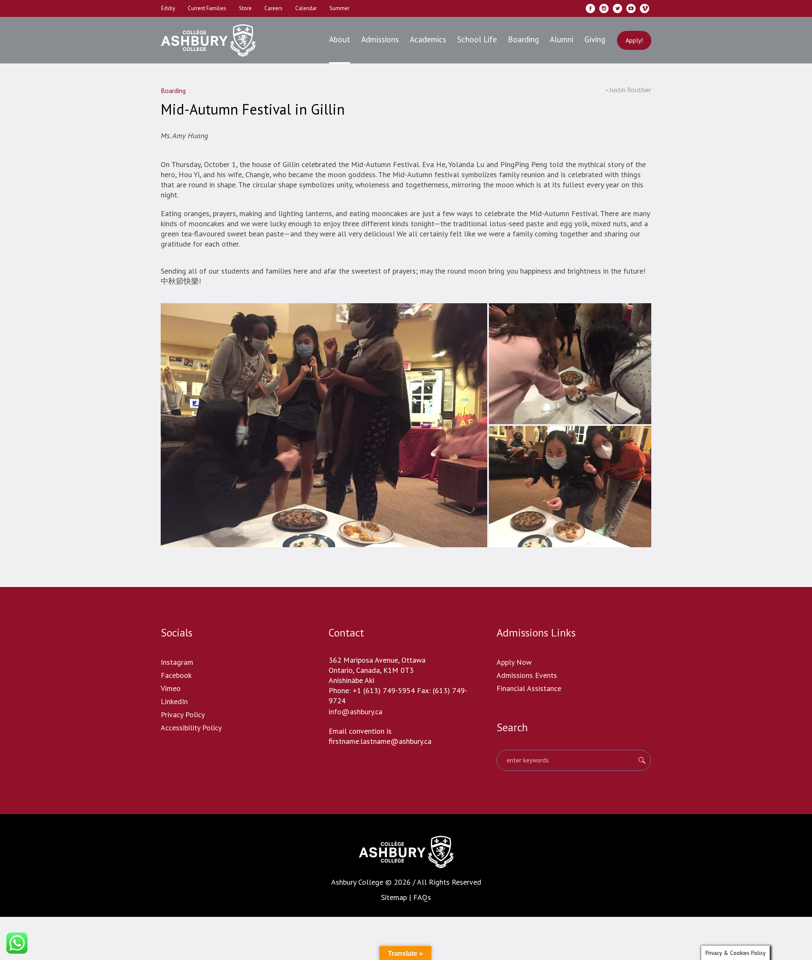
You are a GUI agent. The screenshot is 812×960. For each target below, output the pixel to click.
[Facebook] (590, 8)
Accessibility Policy (191, 727)
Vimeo (171, 688)
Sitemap (394, 897)
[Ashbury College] (406, 852)
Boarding (173, 90)
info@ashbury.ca (355, 711)
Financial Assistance (529, 688)
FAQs (422, 897)
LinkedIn (174, 701)
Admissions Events (527, 675)
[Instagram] (604, 8)
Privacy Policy (183, 714)
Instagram (177, 662)
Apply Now (514, 662)
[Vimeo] (644, 8)
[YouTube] (631, 8)
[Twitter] (617, 8)
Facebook (176, 675)
